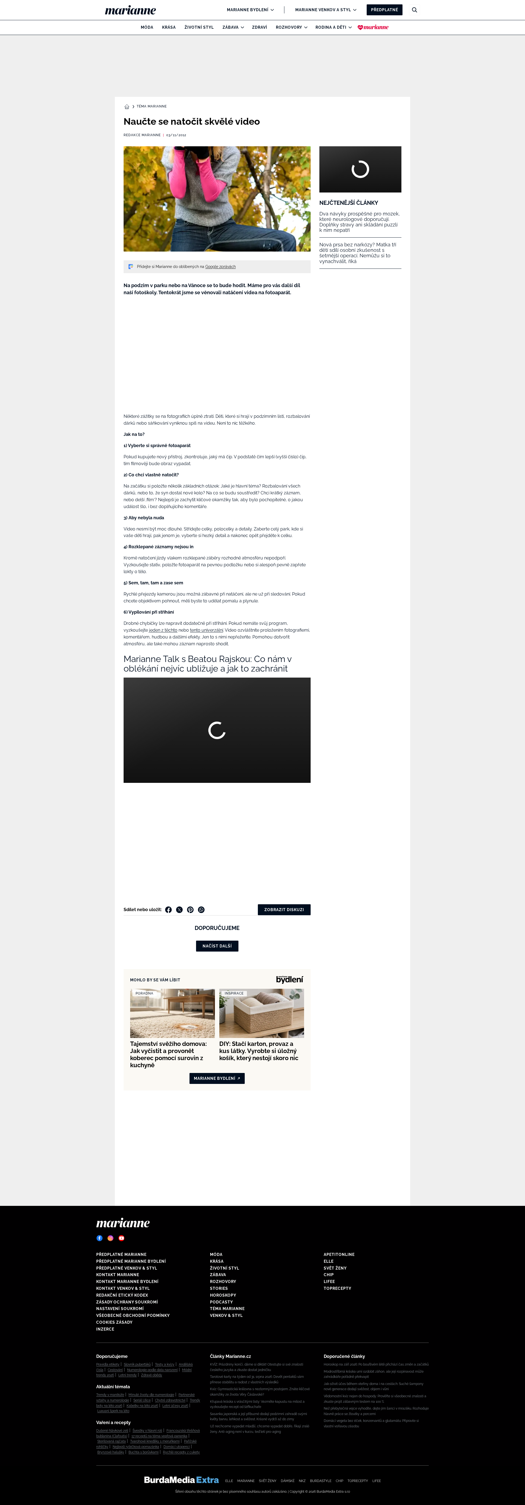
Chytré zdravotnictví (170, 1400)
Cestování (115, 1370)
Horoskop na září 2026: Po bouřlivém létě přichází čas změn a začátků (376, 1364)
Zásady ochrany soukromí (127, 1302)
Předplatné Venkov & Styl (126, 1268)
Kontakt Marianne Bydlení (127, 1281)
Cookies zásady (114, 1322)
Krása (169, 27)
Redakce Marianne (142, 135)
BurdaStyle (320, 1481)
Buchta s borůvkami (144, 1452)
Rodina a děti (331, 27)
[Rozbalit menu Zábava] (241, 27)
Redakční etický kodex (122, 1295)
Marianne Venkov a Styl (323, 10)
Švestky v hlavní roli (147, 1431)
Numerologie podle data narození (152, 1370)
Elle (329, 1261)
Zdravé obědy (151, 1375)
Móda (147, 27)
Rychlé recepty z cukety (181, 1452)
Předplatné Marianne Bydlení (131, 1261)
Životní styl (199, 27)
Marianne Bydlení (248, 10)
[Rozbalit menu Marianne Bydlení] (271, 9)
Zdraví (259, 27)
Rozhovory (289, 27)
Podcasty (221, 1302)
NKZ (302, 1481)
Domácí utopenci (177, 1447)
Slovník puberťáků (137, 1364)
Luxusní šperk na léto (113, 1411)
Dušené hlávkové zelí (112, 1431)
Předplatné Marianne (121, 1254)
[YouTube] (121, 1238)
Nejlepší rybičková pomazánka (136, 1447)
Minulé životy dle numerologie (151, 1395)
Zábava (231, 27)
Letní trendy (127, 1375)
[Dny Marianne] (373, 27)
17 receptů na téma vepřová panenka (159, 1436)
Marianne (246, 1481)
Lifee (329, 1281)
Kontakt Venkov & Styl (123, 1288)
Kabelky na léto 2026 (142, 1406)
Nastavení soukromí (120, 1308)
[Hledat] (414, 9)
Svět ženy (335, 1268)
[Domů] (135, 9)
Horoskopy (223, 1295)
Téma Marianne (152, 106)
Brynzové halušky (110, 1452)
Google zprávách (220, 266)
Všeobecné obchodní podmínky (133, 1315)
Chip (329, 1275)
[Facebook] (99, 1238)
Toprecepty (337, 1288)
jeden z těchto (163, 630)
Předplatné (384, 10)
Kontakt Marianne (117, 1275)
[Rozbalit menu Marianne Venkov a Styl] (353, 9)
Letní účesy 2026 (175, 1406)
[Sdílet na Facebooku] (168, 909)
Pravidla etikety (107, 1364)
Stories (219, 1288)
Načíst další (217, 946)
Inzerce (105, 1329)
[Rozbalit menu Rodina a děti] (348, 27)
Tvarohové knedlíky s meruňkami (155, 1441)
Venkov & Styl (226, 1315)
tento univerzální (206, 630)
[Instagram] (110, 1238)
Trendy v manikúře (110, 1395)
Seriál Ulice (142, 1400)
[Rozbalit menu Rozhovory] (304, 27)
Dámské (287, 1481)
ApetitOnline (339, 1254)
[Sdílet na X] (179, 909)
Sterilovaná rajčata (111, 1441)
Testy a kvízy (164, 1364)
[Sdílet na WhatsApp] (201, 909)
